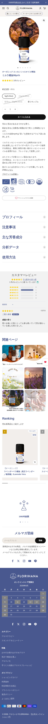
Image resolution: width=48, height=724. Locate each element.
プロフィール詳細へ (10, 174)
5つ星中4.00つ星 (30, 280)
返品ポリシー (7, 694)
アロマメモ (6, 661)
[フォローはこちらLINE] (35, 560)
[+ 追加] (35, 462)
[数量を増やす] (15, 109)
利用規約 (5, 682)
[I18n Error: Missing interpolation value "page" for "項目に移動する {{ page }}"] (20, 67)
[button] (7, 80)
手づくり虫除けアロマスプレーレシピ (17, 665)
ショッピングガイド (10, 677)
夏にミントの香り (13, 14)
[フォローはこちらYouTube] (29, 560)
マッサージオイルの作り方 (32, 14)
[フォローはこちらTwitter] (18, 560)
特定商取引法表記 (9, 686)
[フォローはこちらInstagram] (24, 560)
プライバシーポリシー (11, 690)
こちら (10, 170)
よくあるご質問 (8, 699)
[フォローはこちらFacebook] (12, 560)
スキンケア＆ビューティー (12, 640)
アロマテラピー (8, 636)
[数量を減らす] (5, 109)
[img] (7, 311)
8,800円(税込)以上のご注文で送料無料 (24, 2)
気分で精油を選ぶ (9, 657)
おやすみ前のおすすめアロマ (13, 653)
